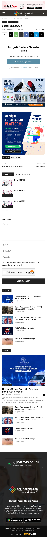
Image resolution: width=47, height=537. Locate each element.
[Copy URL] (41, 34)
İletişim (21, 530)
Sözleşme (20, 528)
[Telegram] (36, 34)
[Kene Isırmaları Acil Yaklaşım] (7, 341)
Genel (4, 185)
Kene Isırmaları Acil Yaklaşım (25, 339)
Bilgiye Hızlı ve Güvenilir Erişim (12, 167)
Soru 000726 (19, 201)
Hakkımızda (36, 528)
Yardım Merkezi (30, 530)
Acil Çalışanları (10, 29)
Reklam (14, 530)
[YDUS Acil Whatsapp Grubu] (7, 331)
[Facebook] (26, 34)
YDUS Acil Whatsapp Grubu (24, 328)
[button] (3, 13)
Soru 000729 (19, 190)
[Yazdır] (21, 34)
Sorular (12, 18)
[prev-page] (3, 212)
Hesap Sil (28, 528)
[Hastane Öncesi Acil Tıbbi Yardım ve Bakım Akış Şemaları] (7, 299)
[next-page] (7, 212)
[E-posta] (11, 34)
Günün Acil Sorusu (13, 22)
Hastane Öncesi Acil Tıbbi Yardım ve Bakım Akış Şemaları (20, 390)
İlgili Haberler (7, 174)
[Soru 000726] (7, 204)
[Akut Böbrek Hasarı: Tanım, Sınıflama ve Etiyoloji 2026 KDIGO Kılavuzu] (7, 320)
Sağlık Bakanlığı (7, 385)
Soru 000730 (19, 180)
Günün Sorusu (15, 157)
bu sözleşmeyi (25, 67)
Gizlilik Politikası (10, 528)
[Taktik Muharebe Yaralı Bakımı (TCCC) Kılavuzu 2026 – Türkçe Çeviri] (7, 310)
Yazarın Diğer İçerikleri (22, 174)
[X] (31, 34)
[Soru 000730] (7, 182)
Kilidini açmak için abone (23, 62)
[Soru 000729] (7, 193)
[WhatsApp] (16, 34)
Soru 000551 (40, 167)
